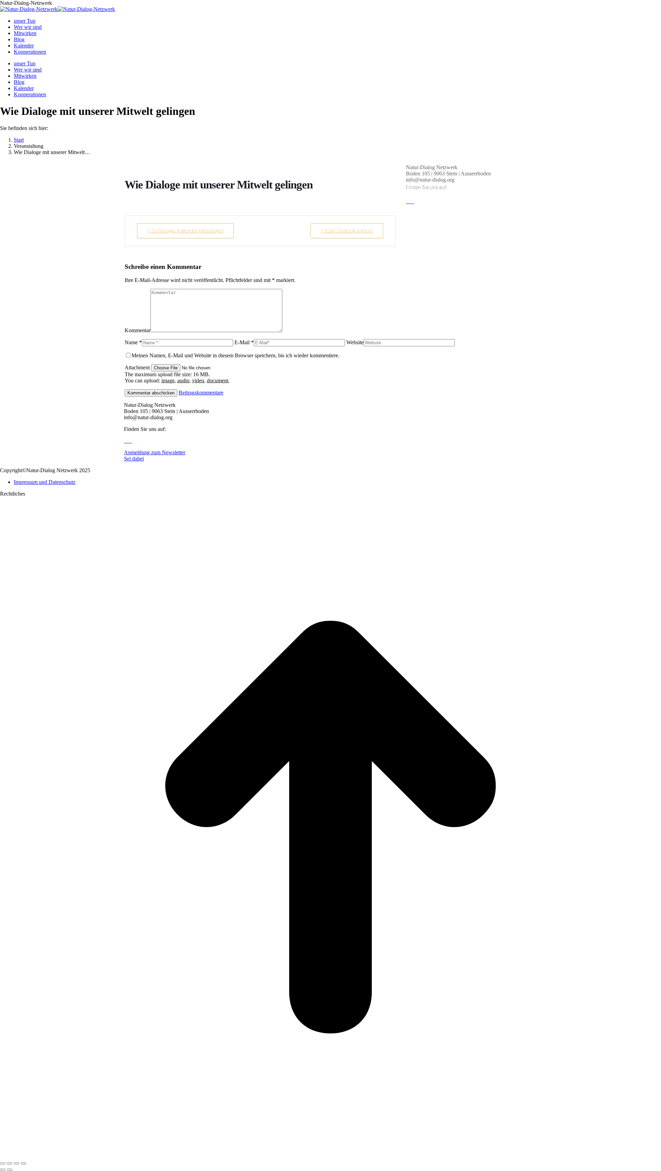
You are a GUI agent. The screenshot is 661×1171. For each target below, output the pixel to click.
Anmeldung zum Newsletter (154, 452)
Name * (133, 342)
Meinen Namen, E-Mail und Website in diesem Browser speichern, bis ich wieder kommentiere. (235, 355)
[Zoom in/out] (23, 1163)
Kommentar (137, 330)
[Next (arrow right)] (9, 1170)
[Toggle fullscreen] (16, 1163)
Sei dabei (134, 459)
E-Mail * (244, 342)
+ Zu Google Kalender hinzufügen (185, 231)
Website (355, 342)
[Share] (9, 1163)
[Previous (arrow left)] (3, 1170)
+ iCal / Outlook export (347, 231)
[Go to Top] (330, 1155)
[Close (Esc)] (3, 1163)
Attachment (138, 367)
